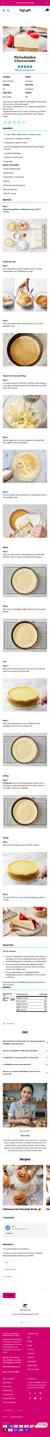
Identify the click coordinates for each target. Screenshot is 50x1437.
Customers (31, 1353)
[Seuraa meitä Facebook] (30, 1393)
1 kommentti (10, 1023)
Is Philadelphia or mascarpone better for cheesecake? (21, 1057)
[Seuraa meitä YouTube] (35, 1398)
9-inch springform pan (11, 169)
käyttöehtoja (22, 1256)
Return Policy (7, 1382)
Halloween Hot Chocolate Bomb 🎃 (22, 1209)
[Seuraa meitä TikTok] (40, 1398)
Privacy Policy (7, 1386)
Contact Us (31, 1357)
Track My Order (8, 1394)
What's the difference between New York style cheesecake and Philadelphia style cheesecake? (24, 1042)
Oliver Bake (25, 1136)
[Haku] (8, 10)
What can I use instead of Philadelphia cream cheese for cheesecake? (21, 1073)
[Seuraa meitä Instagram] (40, 1393)
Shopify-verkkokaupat (16, 1417)
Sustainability (31, 1361)
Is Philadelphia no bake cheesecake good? (17, 1064)
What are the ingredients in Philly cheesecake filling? (20, 1051)
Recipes (30, 1341)
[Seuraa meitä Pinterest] (30, 1398)
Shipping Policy (8, 1390)
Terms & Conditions (9, 1402)
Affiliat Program (32, 1365)
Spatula (6, 181)
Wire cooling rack (10, 189)
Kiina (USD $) (8, 1410)
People (29, 1345)
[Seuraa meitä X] (35, 1393)
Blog (28, 1337)
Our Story (30, 1349)
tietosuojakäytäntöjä (9, 1256)
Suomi (19, 1410)
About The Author (33, 1369)
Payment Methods (9, 1398)
